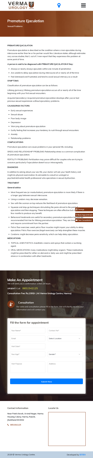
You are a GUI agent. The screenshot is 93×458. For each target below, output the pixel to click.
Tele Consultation (84, 220)
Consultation (26, 302)
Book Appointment (84, 215)
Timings (80, 209)
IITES (83, 454)
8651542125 (30, 288)
